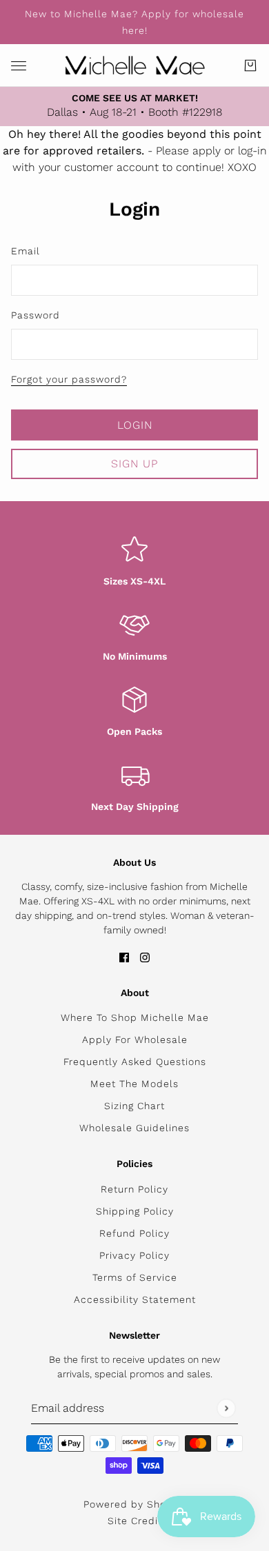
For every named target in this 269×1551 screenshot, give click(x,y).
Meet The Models (134, 1083)
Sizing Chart (134, 1105)
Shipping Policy (135, 1211)
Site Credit (135, 1520)
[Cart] (250, 65)
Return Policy (134, 1189)
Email (25, 250)
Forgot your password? (69, 379)
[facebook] (124, 957)
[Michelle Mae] (135, 65)
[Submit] (226, 1408)
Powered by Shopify (134, 1504)
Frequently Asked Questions (134, 1061)
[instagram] (144, 957)
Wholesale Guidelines (134, 1127)
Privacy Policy (134, 1255)
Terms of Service (134, 1277)
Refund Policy (134, 1233)
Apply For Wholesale (135, 1039)
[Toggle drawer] (18, 65)
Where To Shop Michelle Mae (135, 1017)
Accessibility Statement (135, 1299)
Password (35, 315)
